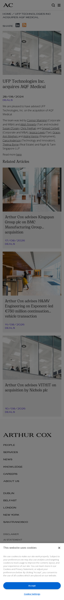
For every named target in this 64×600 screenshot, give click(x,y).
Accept (32, 585)
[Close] (59, 547)
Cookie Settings (32, 593)
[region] (32, 571)
